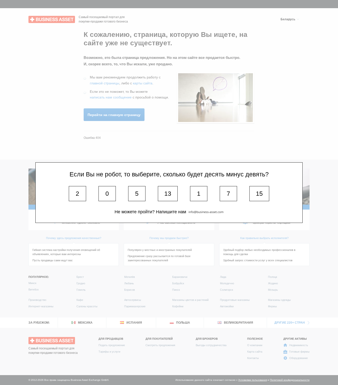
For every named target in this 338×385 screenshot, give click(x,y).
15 (259, 193)
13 (167, 193)
